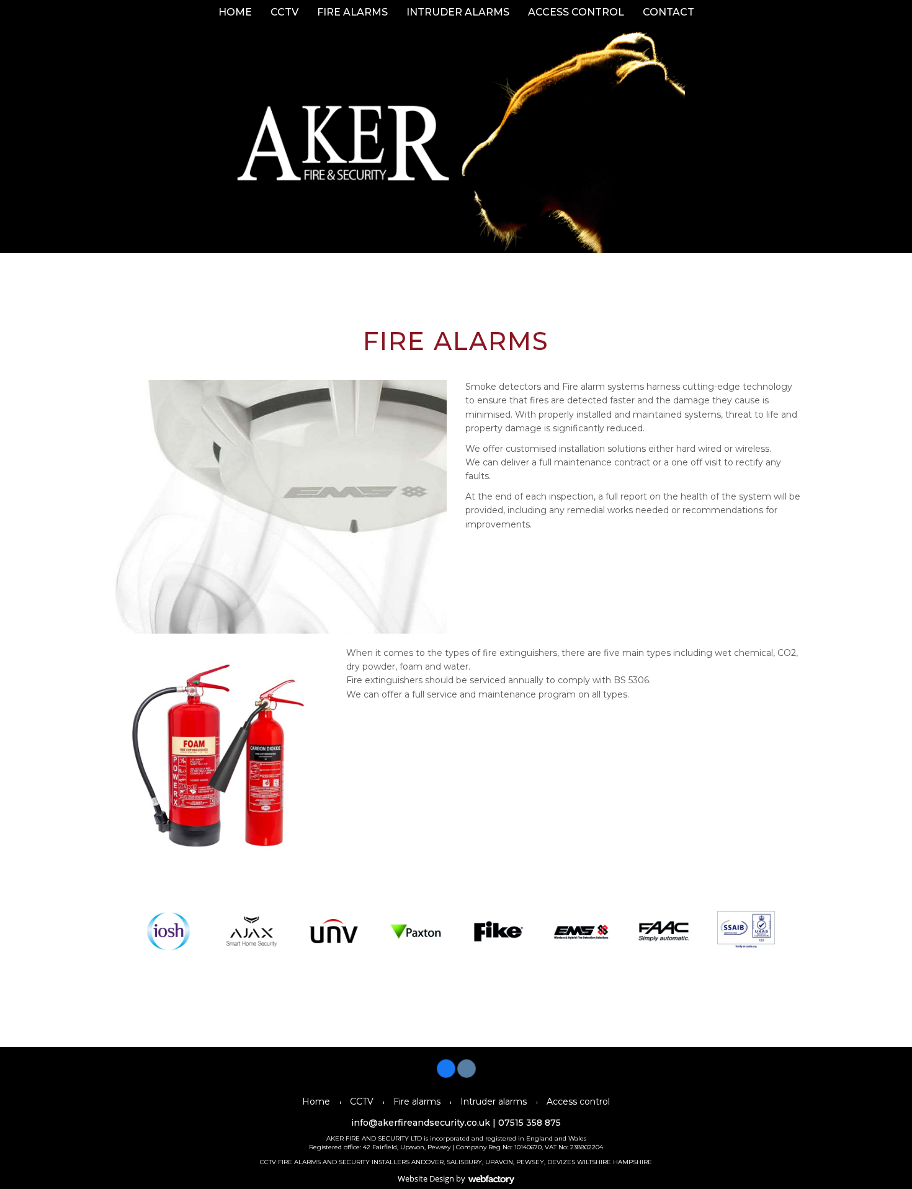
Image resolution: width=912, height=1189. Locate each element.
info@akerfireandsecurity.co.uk (420, 1122)
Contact (668, 12)
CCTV (284, 12)
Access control (576, 12)
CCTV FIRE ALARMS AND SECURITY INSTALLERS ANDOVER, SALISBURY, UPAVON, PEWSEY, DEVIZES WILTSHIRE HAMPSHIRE (456, 1162)
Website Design (426, 1178)
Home (235, 12)
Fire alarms (352, 12)
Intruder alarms (457, 12)
